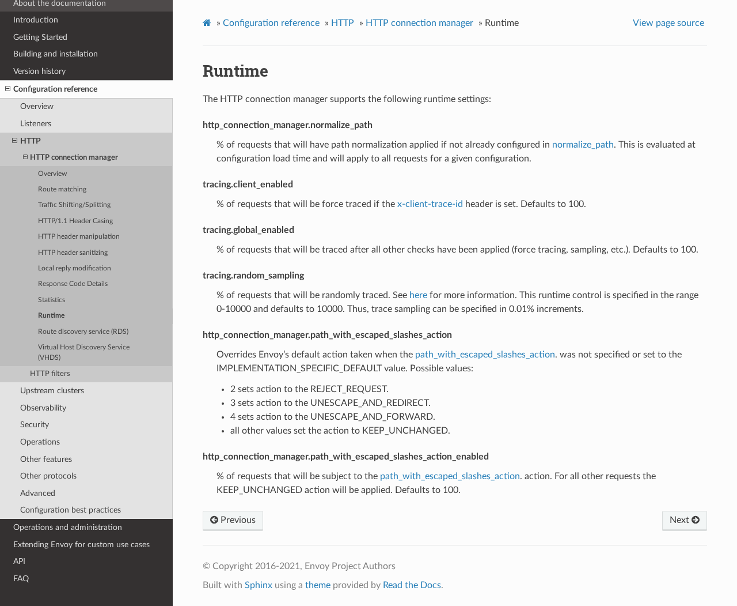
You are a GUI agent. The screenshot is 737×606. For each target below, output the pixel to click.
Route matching (62, 189)
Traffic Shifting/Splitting (74, 205)
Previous (237, 520)
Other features (46, 459)
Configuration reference (55, 89)
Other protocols (48, 476)
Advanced (37, 493)
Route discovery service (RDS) (83, 332)
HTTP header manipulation (79, 237)
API (19, 561)
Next (681, 520)
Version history (39, 71)
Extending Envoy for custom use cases (81, 544)
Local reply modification (74, 268)
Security (34, 424)
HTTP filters (50, 374)
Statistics (51, 300)
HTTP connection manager (74, 157)
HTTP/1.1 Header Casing (75, 221)
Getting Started (40, 37)
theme (317, 585)
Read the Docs (412, 585)
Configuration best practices (70, 510)
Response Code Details (73, 284)
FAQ (21, 578)
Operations (40, 442)
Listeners (35, 123)
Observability (43, 408)
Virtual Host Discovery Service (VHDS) (84, 352)
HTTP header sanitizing (73, 253)
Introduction (35, 20)
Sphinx (258, 585)
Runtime (51, 316)
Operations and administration (67, 527)
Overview (37, 106)
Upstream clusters (52, 390)
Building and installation (55, 54)
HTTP (30, 141)
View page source (668, 23)
